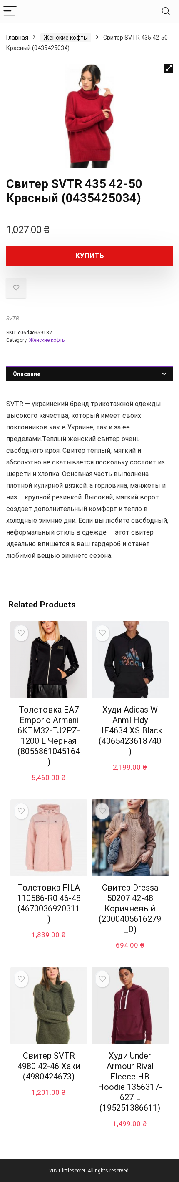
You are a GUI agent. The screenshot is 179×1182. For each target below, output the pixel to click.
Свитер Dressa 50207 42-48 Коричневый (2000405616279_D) (130, 908)
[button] (168, 68)
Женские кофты (66, 37)
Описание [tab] (26, 374)
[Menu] (10, 11)
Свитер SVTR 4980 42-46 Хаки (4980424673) (48, 1066)
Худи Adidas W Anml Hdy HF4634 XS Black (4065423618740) (130, 730)
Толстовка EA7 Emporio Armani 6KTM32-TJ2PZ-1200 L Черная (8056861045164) (48, 736)
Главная (17, 37)
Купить (89, 255)
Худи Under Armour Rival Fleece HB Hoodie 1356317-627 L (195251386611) (130, 1082)
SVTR (12, 318)
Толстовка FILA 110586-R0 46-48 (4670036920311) (49, 903)
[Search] (166, 11)
